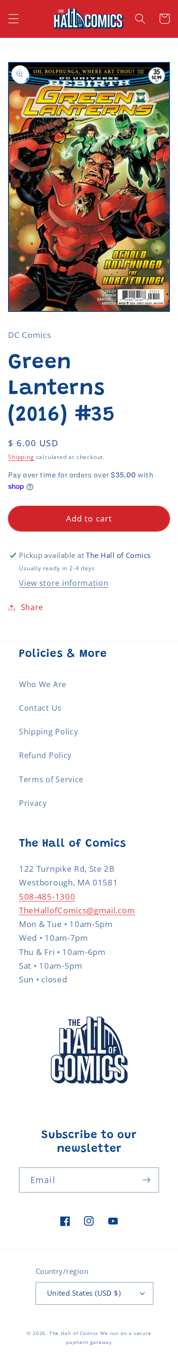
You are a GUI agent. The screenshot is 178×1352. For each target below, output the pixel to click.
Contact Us (40, 708)
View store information (63, 583)
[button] (13, 19)
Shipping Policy (48, 731)
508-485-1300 (47, 896)
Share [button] (32, 607)
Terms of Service (51, 779)
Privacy (33, 803)
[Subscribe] (146, 1180)
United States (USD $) (84, 1293)
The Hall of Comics (74, 1333)
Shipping (21, 456)
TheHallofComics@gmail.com (77, 910)
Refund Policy (45, 755)
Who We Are (42, 684)
